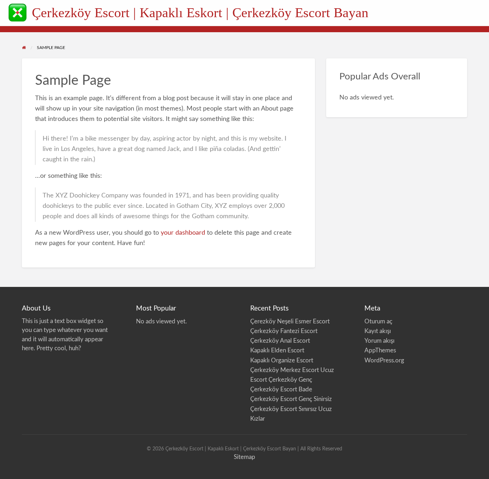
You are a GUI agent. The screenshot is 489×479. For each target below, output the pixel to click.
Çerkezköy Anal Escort (280, 341)
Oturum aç (378, 321)
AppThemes (380, 350)
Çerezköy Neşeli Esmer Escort (290, 321)
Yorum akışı (379, 341)
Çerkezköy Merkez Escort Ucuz (292, 370)
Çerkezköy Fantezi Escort (284, 331)
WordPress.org (384, 360)
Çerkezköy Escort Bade (281, 389)
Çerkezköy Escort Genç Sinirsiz (291, 399)
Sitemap (244, 457)
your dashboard (183, 232)
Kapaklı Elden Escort (277, 350)
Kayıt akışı (377, 331)
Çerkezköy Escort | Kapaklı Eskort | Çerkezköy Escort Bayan (200, 12)
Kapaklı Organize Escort (281, 360)
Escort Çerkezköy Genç (281, 380)
